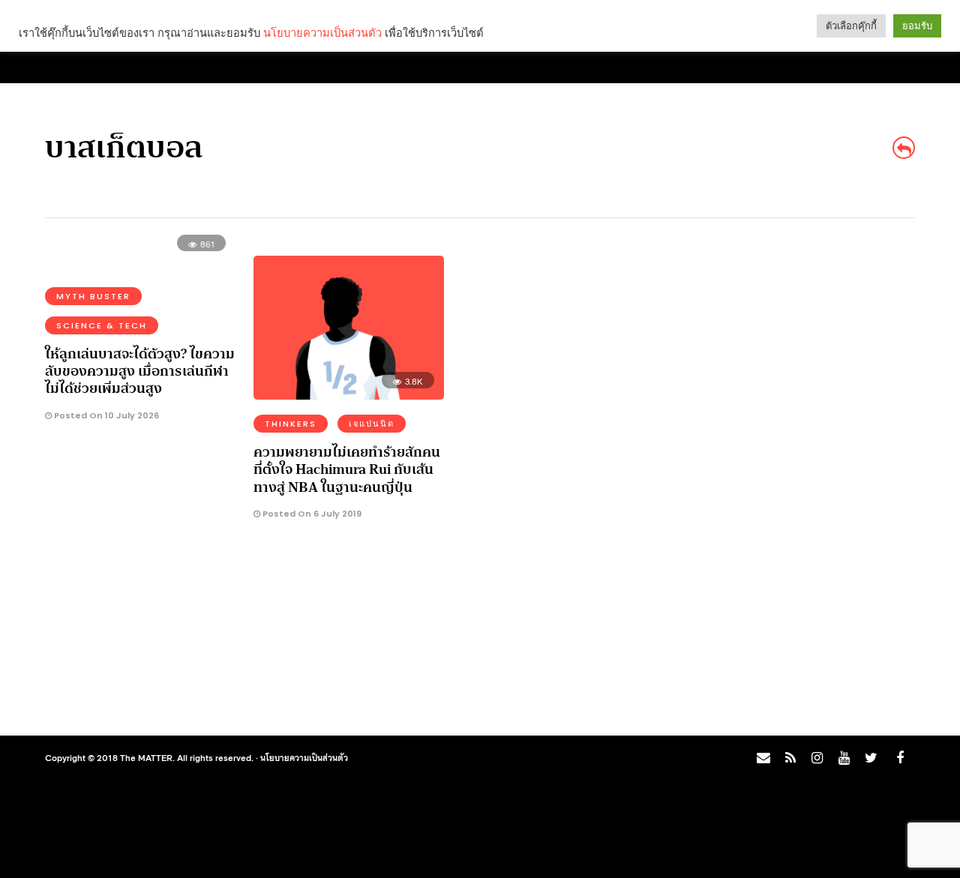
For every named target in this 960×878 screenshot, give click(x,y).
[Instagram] (817, 758)
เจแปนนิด (371, 424)
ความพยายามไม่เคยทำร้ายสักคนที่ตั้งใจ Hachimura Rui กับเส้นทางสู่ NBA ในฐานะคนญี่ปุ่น (347, 469)
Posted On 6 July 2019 (311, 514)
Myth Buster (93, 296)
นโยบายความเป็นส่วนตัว (304, 757)
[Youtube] (844, 758)
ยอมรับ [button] (917, 25)
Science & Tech (101, 325)
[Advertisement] (798, 481)
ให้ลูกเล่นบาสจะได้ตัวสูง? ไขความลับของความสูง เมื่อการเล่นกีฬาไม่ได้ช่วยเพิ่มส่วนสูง (140, 371)
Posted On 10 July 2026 (105, 415)
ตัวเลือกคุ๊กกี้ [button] (851, 25)
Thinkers (290, 424)
